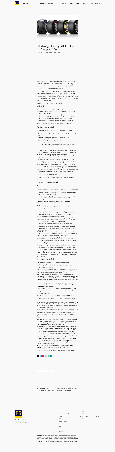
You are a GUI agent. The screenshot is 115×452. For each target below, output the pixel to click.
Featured (54, 52)
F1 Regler (45, 371)
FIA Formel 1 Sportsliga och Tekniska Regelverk (63, 350)
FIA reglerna (48, 177)
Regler (58, 52)
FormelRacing (24, 3)
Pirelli (51, 371)
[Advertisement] (57, 67)
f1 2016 (39, 371)
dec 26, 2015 (40, 52)
